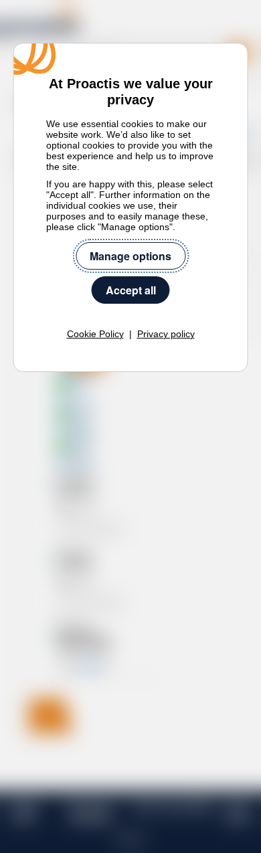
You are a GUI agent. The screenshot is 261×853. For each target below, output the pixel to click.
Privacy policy (166, 333)
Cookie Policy (95, 333)
